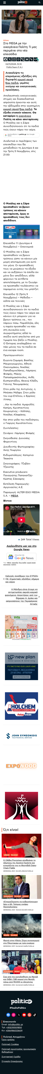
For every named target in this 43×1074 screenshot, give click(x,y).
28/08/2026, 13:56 (9, 985)
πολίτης (13, 564)
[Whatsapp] (18, 59)
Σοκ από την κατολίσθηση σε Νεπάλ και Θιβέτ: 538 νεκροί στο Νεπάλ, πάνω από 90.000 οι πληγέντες (20, 979)
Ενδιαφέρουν (8, 896)
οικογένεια (25, 116)
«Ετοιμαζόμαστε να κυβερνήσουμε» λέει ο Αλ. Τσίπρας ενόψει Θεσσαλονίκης (20, 904)
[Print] (27, 59)
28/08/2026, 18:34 (9, 871)
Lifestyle (6, 855)
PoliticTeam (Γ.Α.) (14, 67)
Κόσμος (17, 971)
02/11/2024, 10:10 (14, 64)
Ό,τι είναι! (14, 855)
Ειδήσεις (6, 40)
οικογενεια (6, 564)
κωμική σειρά (25, 79)
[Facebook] (5, 59)
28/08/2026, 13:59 (9, 946)
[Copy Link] (31, 59)
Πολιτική (25, 896)
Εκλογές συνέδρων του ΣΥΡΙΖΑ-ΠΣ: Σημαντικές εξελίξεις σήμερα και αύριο (22, 579)
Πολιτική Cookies (10, 1044)
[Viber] (23, 59)
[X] (10, 59)
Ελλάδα (6, 935)
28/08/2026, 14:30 (9, 909)
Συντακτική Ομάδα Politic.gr (25, 946)
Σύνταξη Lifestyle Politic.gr (24, 871)
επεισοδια (15, 562)
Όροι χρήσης (8, 1040)
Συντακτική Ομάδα (11, 1057)
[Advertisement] (21, 179)
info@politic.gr (15, 1025)
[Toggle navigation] (4, 2)
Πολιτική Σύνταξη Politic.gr (24, 909)
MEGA (14, 496)
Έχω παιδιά (12, 83)
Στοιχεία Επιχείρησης (12, 1061)
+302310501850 (14, 1028)
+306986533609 (14, 1031)
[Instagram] (14, 59)
